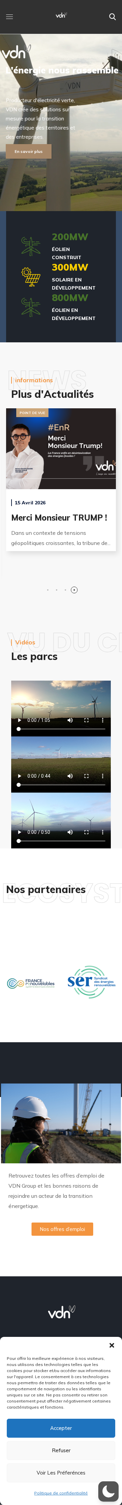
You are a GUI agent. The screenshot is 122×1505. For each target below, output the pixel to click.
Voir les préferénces (61, 1472)
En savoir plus (29, 151)
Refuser (61, 1450)
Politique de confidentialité (61, 1493)
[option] (30, 987)
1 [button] (47, 587)
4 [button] (74, 587)
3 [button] (65, 587)
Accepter (61, 1428)
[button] (111, 1345)
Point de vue (95, 413)
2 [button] (56, 587)
